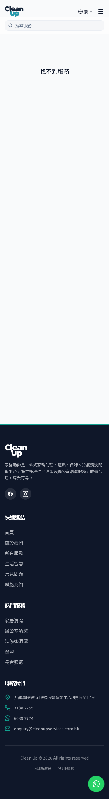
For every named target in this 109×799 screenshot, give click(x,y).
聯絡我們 (14, 584)
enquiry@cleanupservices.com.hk (46, 728)
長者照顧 (14, 661)
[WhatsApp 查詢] (96, 784)
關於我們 (14, 542)
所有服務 (14, 553)
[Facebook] (10, 494)
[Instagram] (25, 494)
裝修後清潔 (16, 641)
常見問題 (14, 573)
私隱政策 (43, 768)
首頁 (9, 532)
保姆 (9, 651)
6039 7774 (23, 718)
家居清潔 (14, 620)
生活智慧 (14, 563)
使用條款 (66, 768)
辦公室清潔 (16, 630)
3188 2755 (23, 708)
